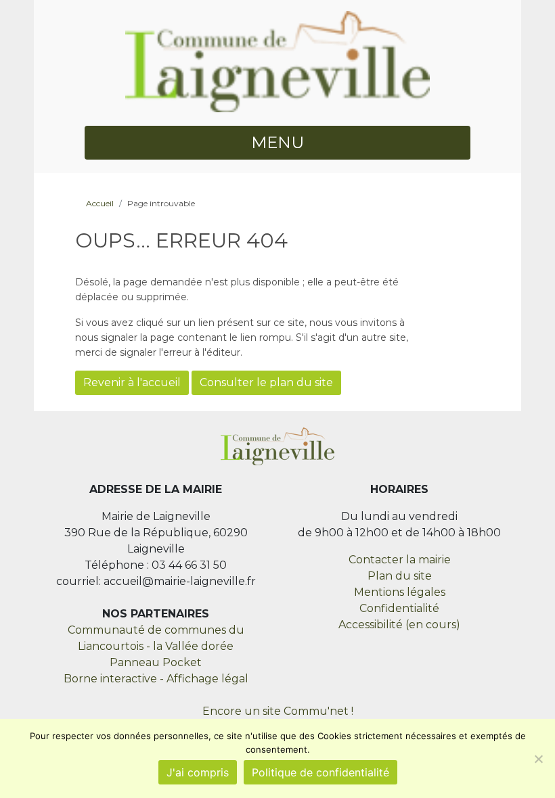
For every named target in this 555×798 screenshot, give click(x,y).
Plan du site (400, 575)
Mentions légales (399, 592)
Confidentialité (399, 608)
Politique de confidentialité (320, 772)
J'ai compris (197, 772)
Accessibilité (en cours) (399, 624)
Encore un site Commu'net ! (277, 711)
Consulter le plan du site (266, 382)
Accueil (100, 203)
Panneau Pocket (156, 662)
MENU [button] (277, 142)
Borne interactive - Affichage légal (156, 678)
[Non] (538, 759)
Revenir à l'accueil (132, 382)
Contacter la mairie (400, 559)
